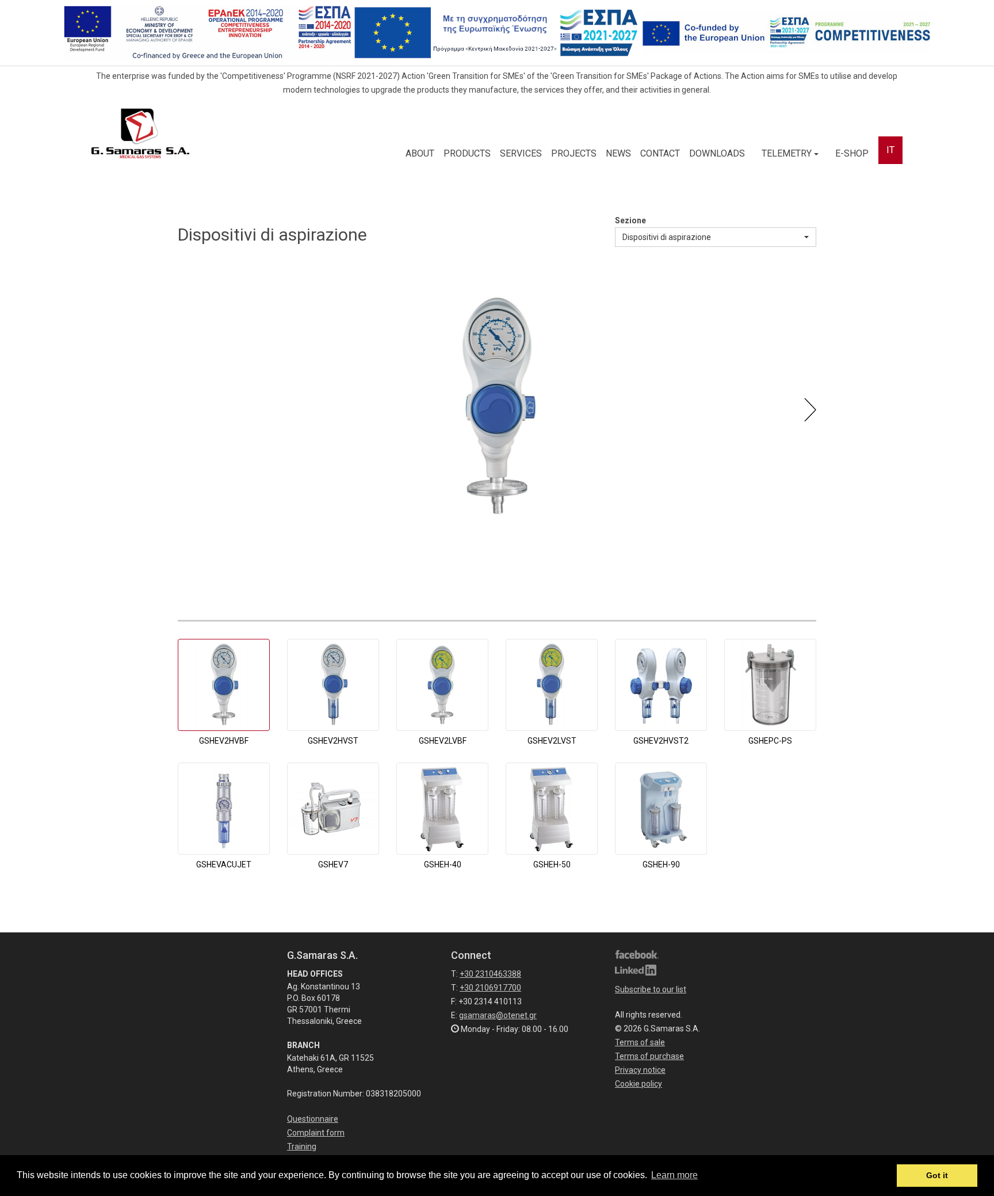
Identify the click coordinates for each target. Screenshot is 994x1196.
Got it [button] (937, 1175)
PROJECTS (574, 153)
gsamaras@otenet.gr (498, 1015)
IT (890, 149)
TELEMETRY (788, 153)
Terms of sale (640, 1042)
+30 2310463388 (490, 973)
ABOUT (420, 153)
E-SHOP (852, 153)
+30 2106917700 (490, 987)
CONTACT (660, 153)
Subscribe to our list (650, 989)
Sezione (630, 220)
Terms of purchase (649, 1056)
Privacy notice (640, 1070)
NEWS (618, 153)
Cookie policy (638, 1083)
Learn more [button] (674, 1175)
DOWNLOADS (717, 153)
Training (301, 1146)
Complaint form (316, 1132)
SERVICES (521, 153)
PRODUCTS (467, 153)
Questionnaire (312, 1118)
